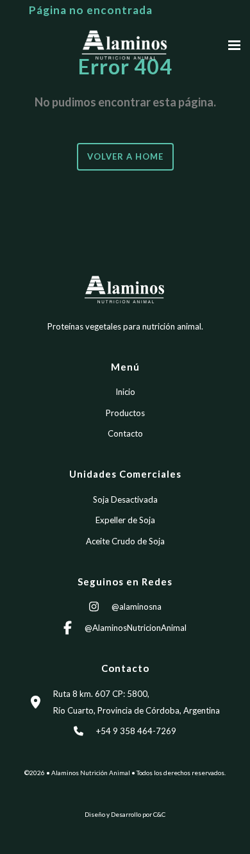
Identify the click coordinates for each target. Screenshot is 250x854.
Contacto (125, 433)
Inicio (125, 392)
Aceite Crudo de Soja (125, 541)
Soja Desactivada (125, 499)
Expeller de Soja (125, 520)
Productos (125, 413)
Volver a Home (125, 156)
